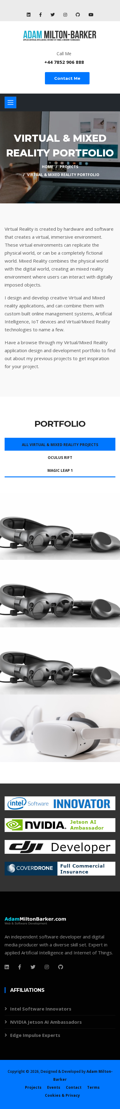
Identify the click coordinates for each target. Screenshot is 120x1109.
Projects (69, 166)
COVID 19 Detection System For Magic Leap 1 (57, 660)
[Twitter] (32, 966)
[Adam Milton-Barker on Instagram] (66, 14)
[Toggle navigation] (10, 102)
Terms (93, 1087)
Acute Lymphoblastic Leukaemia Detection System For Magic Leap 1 (53, 530)
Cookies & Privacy (62, 1095)
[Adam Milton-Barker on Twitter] (53, 14)
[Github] (60, 966)
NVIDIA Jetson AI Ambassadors (46, 1022)
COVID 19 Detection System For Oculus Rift (57, 728)
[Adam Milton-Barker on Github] (78, 14)
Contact (74, 1087)
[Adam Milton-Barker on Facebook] (41, 14)
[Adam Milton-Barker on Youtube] (91, 14)
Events (53, 1087)
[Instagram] (47, 966)
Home (47, 166)
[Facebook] (7, 966)
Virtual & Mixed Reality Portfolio (63, 174)
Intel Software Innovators (40, 1009)
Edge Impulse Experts (35, 1035)
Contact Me (67, 78)
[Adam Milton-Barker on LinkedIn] (29, 14)
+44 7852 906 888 (64, 62)
